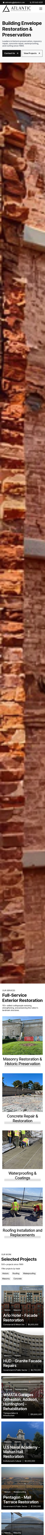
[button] (40, 9)
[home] (16, 8)
